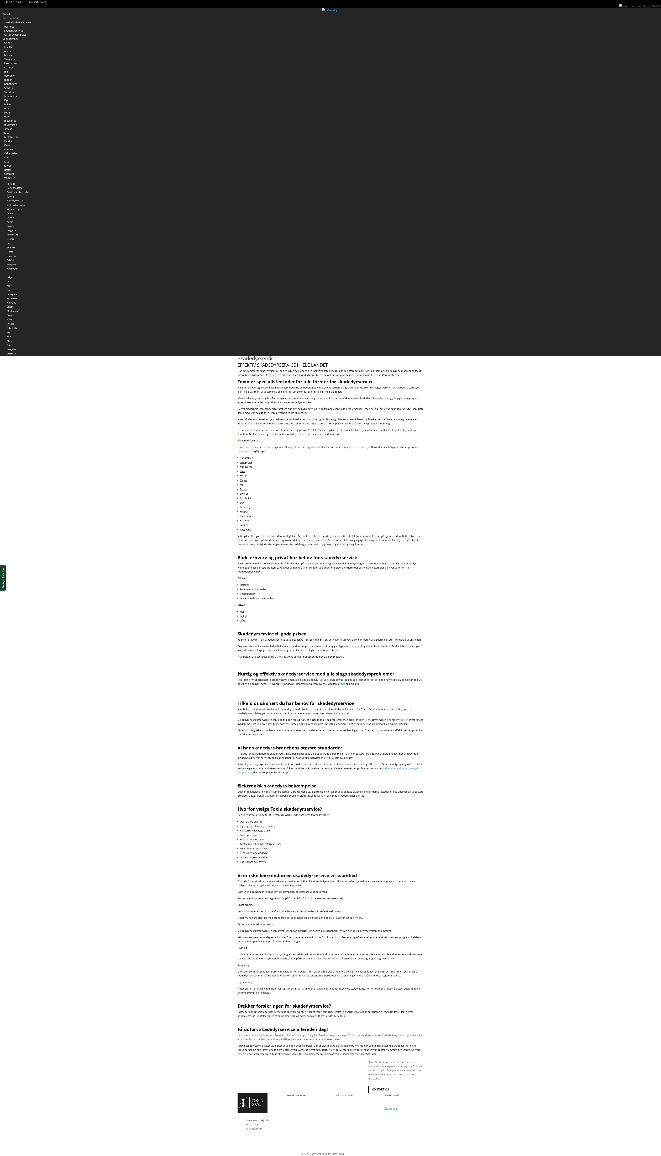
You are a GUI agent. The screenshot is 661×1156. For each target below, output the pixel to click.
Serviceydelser (11, 18)
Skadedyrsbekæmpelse (17, 22)
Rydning (9, 26)
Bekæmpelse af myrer (348, 1112)
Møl (6, 157)
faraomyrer (10, 96)
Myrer (7, 165)
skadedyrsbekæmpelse (320, 1011)
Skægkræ (9, 92)
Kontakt (11, 302)
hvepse (8, 55)
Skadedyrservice (13, 30)
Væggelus (9, 59)
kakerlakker (10, 63)
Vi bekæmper (10, 38)
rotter (7, 112)
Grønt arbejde (246, 904)
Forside (11, 183)
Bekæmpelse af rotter (348, 1121)
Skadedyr (292, 1107)
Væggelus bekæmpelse (349, 1126)
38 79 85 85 (252, 1137)
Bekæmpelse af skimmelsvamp (255, 924)
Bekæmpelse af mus (347, 1117)
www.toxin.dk (352, 1153)
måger (8, 104)
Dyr (6, 100)
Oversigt (291, 1121)
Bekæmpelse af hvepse (349, 1107)
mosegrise (10, 120)
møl (6, 71)
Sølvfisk (8, 88)
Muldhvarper (11, 137)
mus (6, 108)
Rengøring (243, 965)
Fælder (8, 141)
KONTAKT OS (380, 1089)
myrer (7, 51)
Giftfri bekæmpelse (16, 204)
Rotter (7, 169)
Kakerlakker (11, 153)
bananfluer (10, 83)
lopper (8, 79)
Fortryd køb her (3, 578)
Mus (6, 161)
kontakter (261, 656)
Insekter (9, 47)
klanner (8, 67)
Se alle (8, 43)
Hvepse (8, 149)
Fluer (7, 145)
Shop (6, 133)
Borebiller (10, 75)
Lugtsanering (245, 982)
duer (7, 116)
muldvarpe (12, 298)
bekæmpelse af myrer (395, 768)
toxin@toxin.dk (254, 1148)
